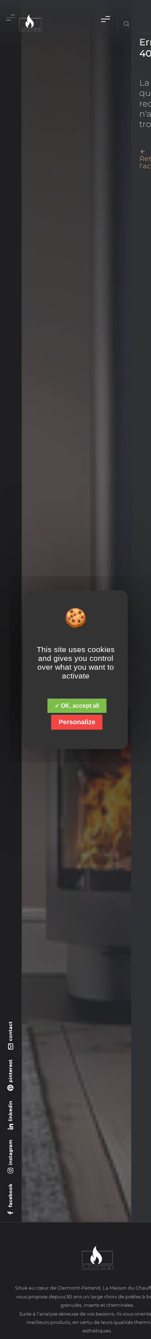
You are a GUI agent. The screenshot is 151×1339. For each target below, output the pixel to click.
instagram (10, 1152)
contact (10, 1031)
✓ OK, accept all (77, 706)
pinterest (10, 1070)
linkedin (10, 1111)
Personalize (77, 722)
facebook (10, 1195)
